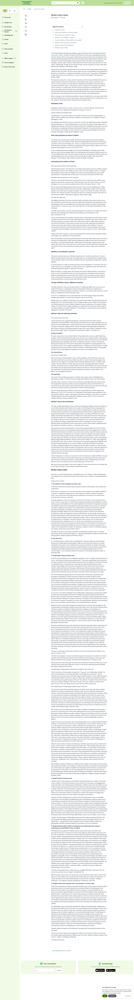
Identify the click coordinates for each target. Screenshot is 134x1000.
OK (105, 996)
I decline (112, 996)
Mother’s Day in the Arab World (64, 45)
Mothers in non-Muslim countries (65, 37)
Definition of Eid (60, 30)
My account (7, 17)
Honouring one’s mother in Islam (65, 35)
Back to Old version (9, 67)
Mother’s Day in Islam (61, 48)
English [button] (128, 3)
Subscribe (59, 970)
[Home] (24, 9)
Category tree (8, 22)
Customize (128, 996)
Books (6, 43)
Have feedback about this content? (61, 950)
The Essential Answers (10, 31)
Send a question (8, 49)
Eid (102, 108)
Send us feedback (9, 62)
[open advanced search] (78, 3)
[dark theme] (14, 10)
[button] (25, 15)
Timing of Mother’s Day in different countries (68, 40)
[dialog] (116, 992)
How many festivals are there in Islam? (66, 32)
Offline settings (10, 58)
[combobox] (64, 3)
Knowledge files (8, 35)
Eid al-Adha (71, 147)
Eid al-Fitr (80, 147)
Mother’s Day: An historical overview (66, 42)
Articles (6, 39)
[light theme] (9, 10)
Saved (6, 53)
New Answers (8, 27)
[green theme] (5, 10)
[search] (82, 3)
